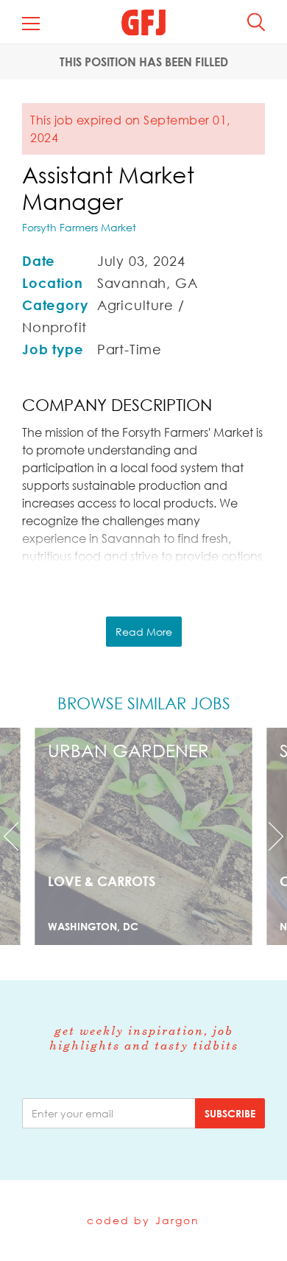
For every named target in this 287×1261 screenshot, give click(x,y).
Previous (21, 836)
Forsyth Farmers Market (79, 227)
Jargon (177, 1220)
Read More (144, 631)
